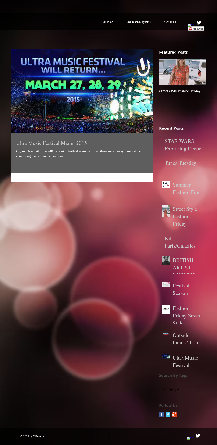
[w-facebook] (191, 26)
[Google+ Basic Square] (174, 414)
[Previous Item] (166, 71)
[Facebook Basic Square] (161, 414)
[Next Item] (199, 71)
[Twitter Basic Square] (168, 414)
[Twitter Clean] (199, 22)
